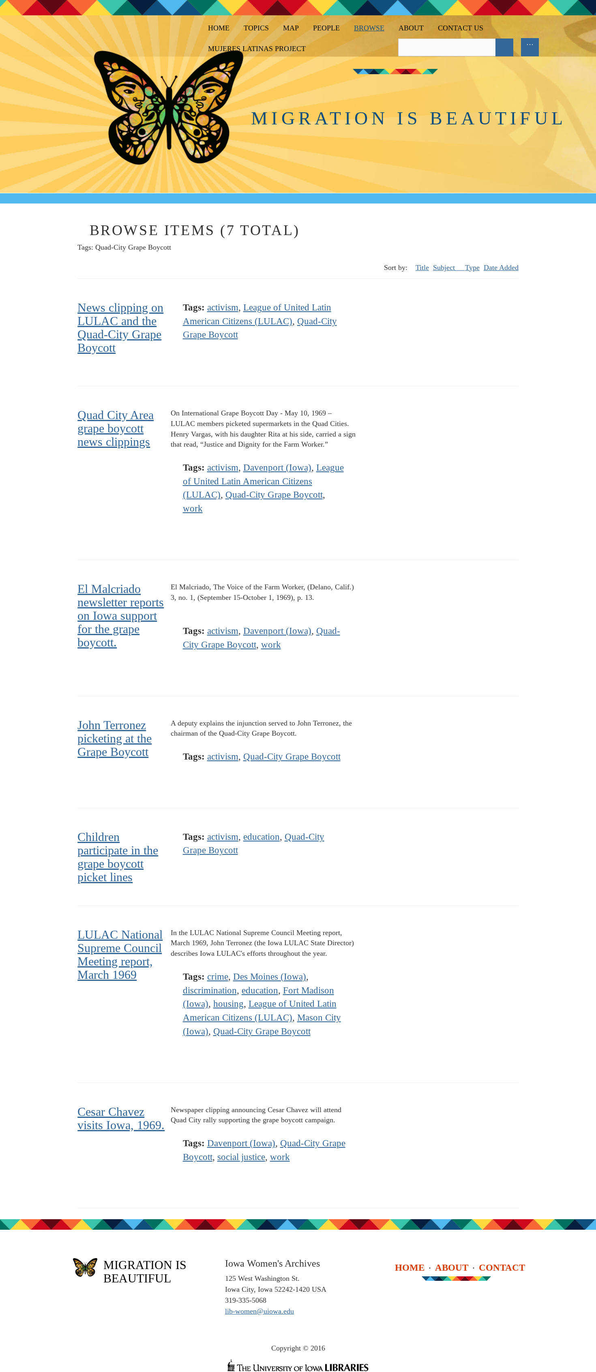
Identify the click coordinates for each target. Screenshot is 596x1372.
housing (228, 1004)
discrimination (210, 990)
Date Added (501, 267)
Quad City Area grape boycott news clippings (115, 428)
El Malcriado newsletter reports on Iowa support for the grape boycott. (120, 615)
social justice (241, 1157)
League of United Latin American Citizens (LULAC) (263, 481)
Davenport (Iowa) (277, 467)
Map (291, 28)
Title (422, 267)
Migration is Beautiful (408, 118)
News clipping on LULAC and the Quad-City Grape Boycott (120, 327)
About (411, 28)
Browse (369, 28)
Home (218, 28)
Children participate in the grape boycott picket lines (117, 857)
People (326, 28)
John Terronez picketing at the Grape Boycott (114, 738)
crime (217, 977)
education (261, 837)
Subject (445, 267)
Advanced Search (523, 47)
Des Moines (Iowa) (269, 977)
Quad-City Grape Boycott (274, 495)
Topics (256, 28)
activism (222, 307)
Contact (502, 1267)
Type (472, 267)
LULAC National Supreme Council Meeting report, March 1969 (120, 954)
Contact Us (460, 28)
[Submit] (504, 47)
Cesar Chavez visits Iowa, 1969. (121, 1118)
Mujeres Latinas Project (257, 49)
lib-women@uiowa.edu (259, 1311)
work (193, 508)
